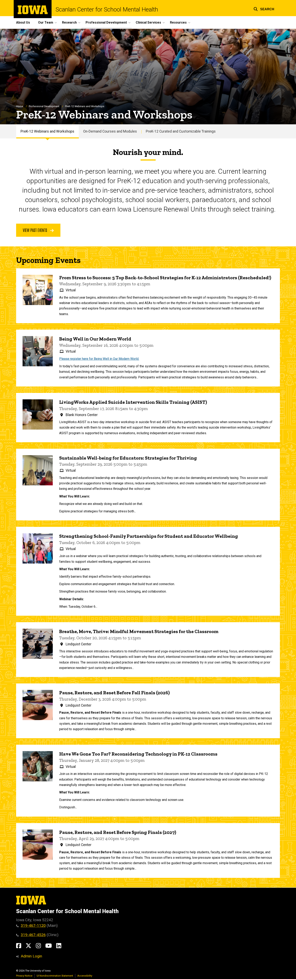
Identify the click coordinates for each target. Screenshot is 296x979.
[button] (264, 8)
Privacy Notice (24, 975)
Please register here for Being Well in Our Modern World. (99, 359)
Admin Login (31, 956)
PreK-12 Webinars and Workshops (47, 131)
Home (19, 106)
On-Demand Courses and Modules (110, 131)
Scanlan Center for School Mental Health (107, 9)
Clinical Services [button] (148, 22)
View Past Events (35, 230)
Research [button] (69, 22)
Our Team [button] (45, 22)
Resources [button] (178, 22)
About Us (23, 22)
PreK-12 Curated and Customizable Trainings (181, 131)
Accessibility (84, 975)
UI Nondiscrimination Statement (55, 975)
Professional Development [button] (106, 22)
